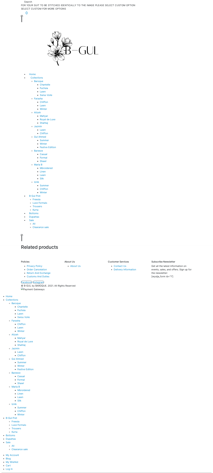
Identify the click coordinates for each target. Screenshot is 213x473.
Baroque (38, 81)
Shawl (43, 161)
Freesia (36, 199)
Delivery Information (125, 269)
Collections (37, 77)
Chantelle (45, 84)
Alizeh (37, 112)
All (34, 223)
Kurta (35, 209)
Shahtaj (44, 122)
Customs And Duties (38, 276)
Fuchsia (44, 88)
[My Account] (23, 26)
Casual (43, 154)
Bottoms (33, 213)
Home (32, 74)
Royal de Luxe (47, 119)
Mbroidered (46, 168)
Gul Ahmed (40, 136)
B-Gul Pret (34, 195)
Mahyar (44, 115)
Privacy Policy (34, 266)
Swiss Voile (46, 95)
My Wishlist (12, 462)
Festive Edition (48, 147)
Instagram (38, 282)
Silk (42, 178)
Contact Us (120, 266)
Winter (43, 108)
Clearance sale (41, 227)
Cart (8, 465)
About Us (75, 266)
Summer (44, 140)
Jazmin (38, 126)
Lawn (43, 91)
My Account (12, 455)
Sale (31, 220)
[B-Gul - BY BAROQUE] (72, 50)
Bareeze (38, 150)
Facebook (26, 282)
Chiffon (44, 102)
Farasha (38, 98)
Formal (43, 157)
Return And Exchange (38, 272)
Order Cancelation (37, 269)
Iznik (36, 182)
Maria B (38, 164)
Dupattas (34, 216)
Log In (9, 468)
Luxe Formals (40, 202)
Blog (8, 458)
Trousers (37, 206)
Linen (43, 171)
